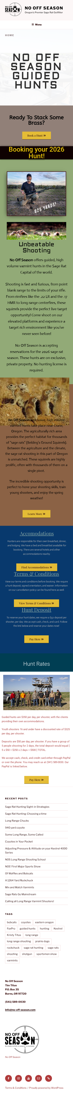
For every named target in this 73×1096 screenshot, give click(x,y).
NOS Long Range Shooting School (25, 859)
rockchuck (13, 947)
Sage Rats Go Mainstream (20, 894)
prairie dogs (42, 941)
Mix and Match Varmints (19, 887)
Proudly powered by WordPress (46, 1087)
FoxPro (11, 928)
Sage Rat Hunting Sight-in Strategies (27, 806)
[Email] (38, 1078)
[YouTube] (28, 1078)
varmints (12, 960)
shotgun (27, 954)
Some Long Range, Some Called (24, 834)
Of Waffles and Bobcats (19, 873)
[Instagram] (18, 1078)
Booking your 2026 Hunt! (36, 153)
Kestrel (58, 928)
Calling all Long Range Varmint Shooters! (29, 901)
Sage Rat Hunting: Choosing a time (26, 813)
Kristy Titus (14, 935)
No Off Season (44, 8)
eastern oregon (44, 922)
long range (31, 935)
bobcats (12, 922)
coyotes (26, 922)
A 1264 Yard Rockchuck (19, 880)
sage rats (53, 947)
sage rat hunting (33, 947)
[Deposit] (48, 1078)
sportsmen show (46, 954)
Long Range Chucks (17, 820)
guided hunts (27, 928)
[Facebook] (8, 1078)
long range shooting (19, 941)
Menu (38, 24)
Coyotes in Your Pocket (19, 841)
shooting (12, 954)
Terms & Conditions (15, 1087)
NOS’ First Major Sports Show (23, 866)
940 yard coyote (15, 827)
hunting (44, 928)
